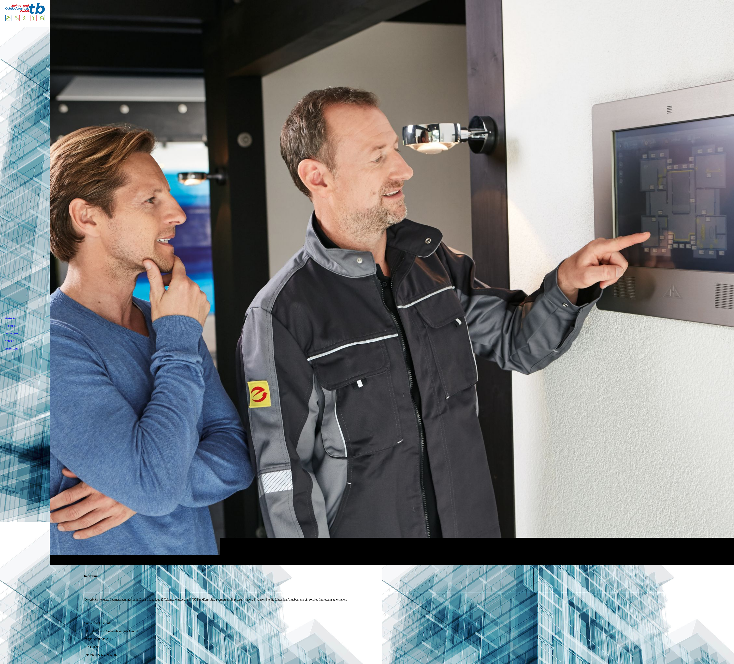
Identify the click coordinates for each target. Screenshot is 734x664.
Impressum (11, 348)
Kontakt (9, 340)
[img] (392, 282)
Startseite (9, 318)
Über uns (9, 325)
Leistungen (11, 333)
